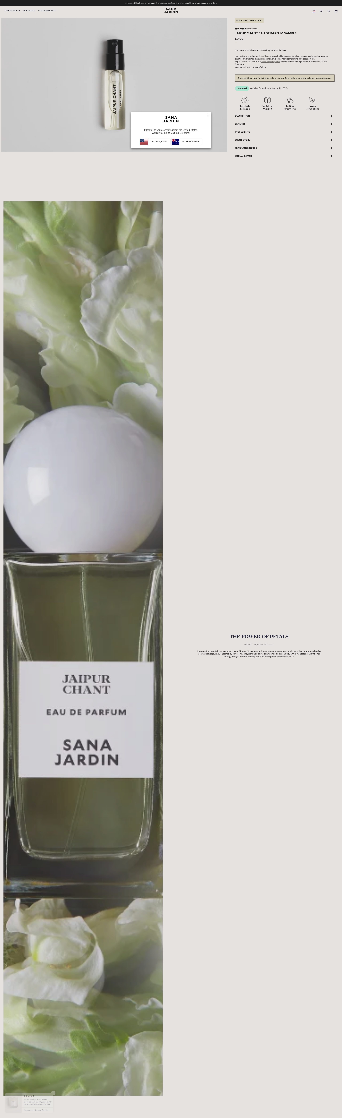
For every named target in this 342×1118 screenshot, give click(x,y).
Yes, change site (158, 141)
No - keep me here (190, 141)
